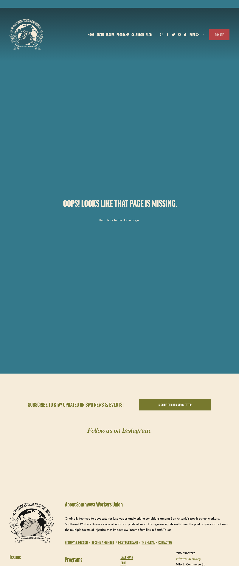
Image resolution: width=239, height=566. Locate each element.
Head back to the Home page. (119, 220)
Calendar (137, 34)
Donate (219, 34)
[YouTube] (179, 34)
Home (91, 34)
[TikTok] (185, 34)
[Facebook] (168, 34)
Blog (149, 34)
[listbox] (197, 34)
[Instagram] (162, 34)
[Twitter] (173, 34)
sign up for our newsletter (175, 404)
